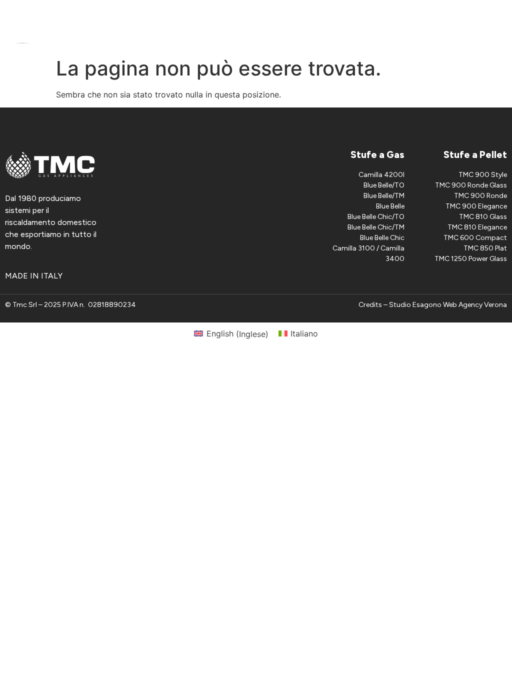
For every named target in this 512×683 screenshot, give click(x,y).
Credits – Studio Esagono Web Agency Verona (432, 304)
